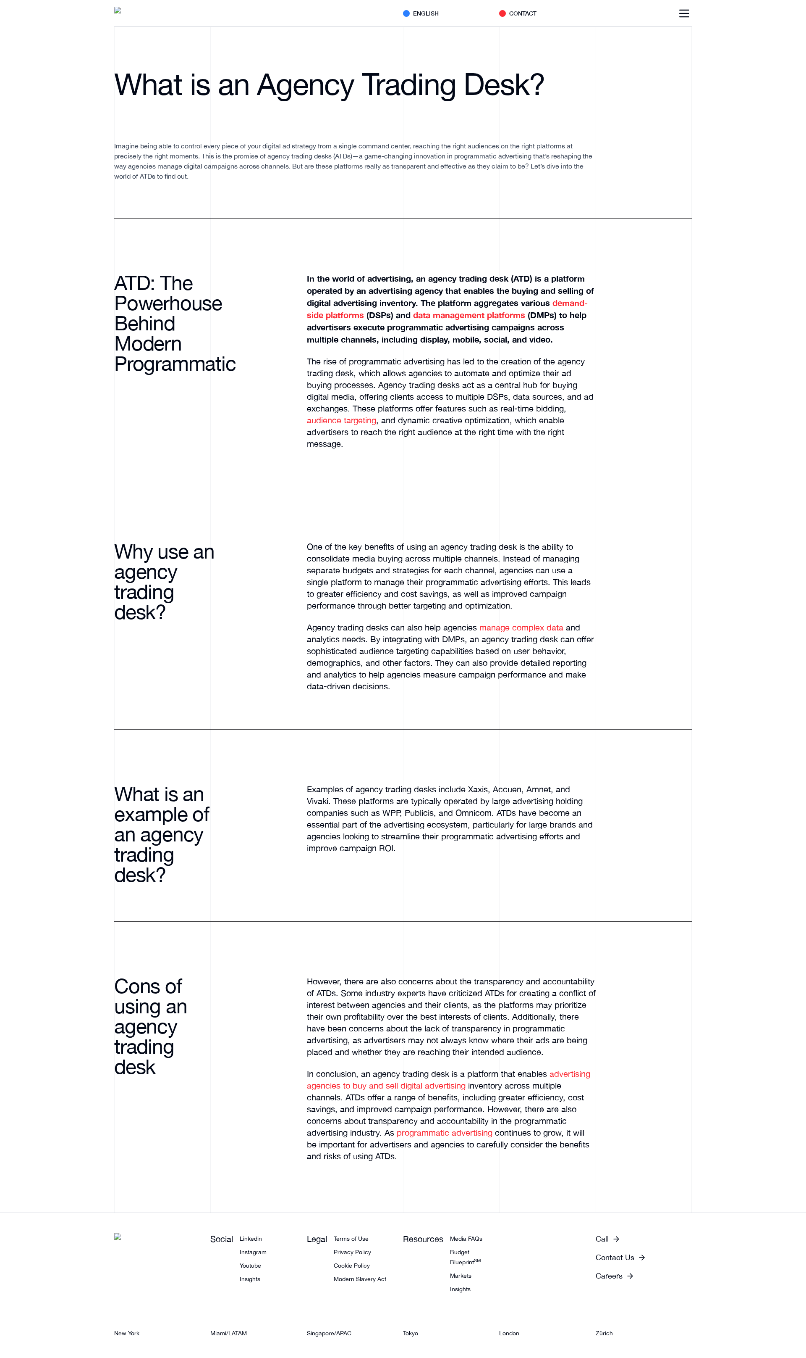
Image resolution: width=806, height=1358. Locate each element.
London (509, 1333)
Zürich (604, 1333)
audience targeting (341, 420)
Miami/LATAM (228, 1333)
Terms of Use (351, 1238)
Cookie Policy (352, 1265)
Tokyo (410, 1333)
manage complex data (521, 627)
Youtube (250, 1265)
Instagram (253, 1252)
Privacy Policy (352, 1252)
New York (126, 1333)
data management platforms (469, 315)
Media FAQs (466, 1238)
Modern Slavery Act (360, 1279)
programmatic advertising (444, 1132)
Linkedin (251, 1238)
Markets (460, 1275)
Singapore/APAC (329, 1333)
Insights (250, 1279)
